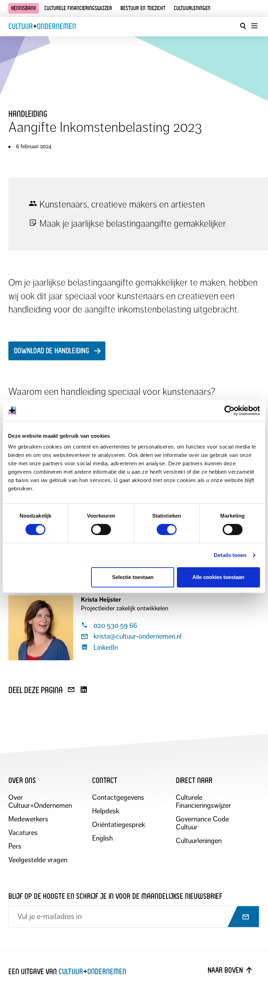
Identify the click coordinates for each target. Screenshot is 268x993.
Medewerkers (28, 819)
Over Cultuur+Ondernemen (40, 801)
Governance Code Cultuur (202, 823)
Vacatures (23, 833)
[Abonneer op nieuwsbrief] (239, 917)
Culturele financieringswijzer (78, 8)
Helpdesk (105, 811)
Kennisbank (23, 8)
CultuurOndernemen (42, 26)
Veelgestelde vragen (37, 860)
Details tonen (230, 555)
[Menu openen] (254, 25)
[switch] (101, 529)
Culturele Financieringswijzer (203, 801)
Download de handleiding (51, 350)
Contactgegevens (118, 797)
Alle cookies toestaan (218, 577)
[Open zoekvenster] (242, 25)
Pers (14, 846)
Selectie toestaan (133, 577)
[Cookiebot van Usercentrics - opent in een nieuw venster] (229, 410)
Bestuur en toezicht (142, 8)
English (102, 838)
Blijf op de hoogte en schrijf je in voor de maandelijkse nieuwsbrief (115, 896)
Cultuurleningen (192, 8)
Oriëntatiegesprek (118, 825)
